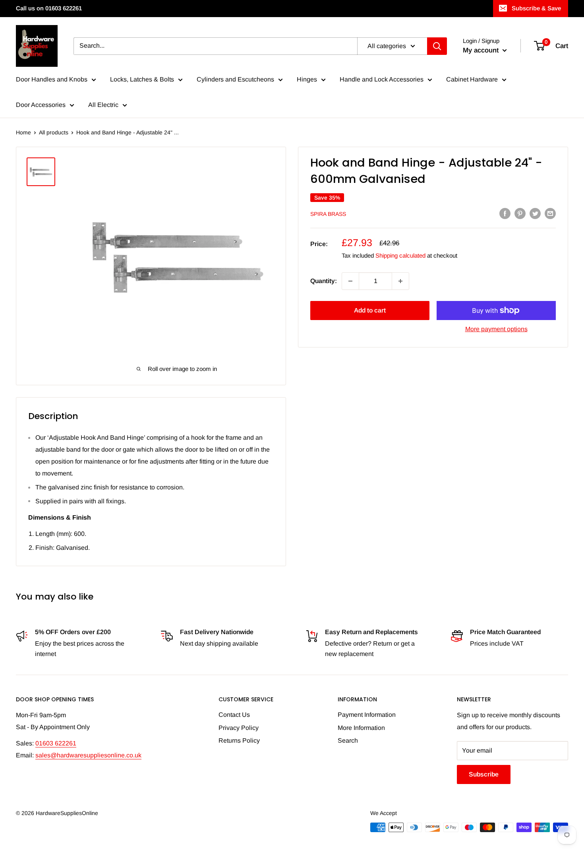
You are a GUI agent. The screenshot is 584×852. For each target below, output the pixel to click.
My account (482, 50)
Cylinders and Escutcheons (235, 79)
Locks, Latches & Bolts (142, 79)
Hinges (307, 79)
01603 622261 (55, 743)
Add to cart (370, 310)
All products (53, 132)
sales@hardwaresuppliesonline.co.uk (88, 755)
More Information (361, 727)
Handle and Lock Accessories (381, 79)
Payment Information (367, 714)
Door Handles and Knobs (51, 79)
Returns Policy (239, 740)
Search (348, 740)
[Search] (437, 46)
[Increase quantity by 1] (400, 281)
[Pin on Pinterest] (520, 213)
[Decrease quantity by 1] (350, 281)
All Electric (103, 104)
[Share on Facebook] (505, 213)
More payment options (496, 329)
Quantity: (323, 281)
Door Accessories (41, 104)
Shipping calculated (400, 255)
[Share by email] (550, 213)
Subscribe (484, 774)
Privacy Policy (239, 727)
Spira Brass (328, 214)
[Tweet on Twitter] (535, 213)
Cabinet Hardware (472, 79)
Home (23, 132)
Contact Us (234, 714)
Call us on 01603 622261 (49, 8)
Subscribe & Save (536, 8)
